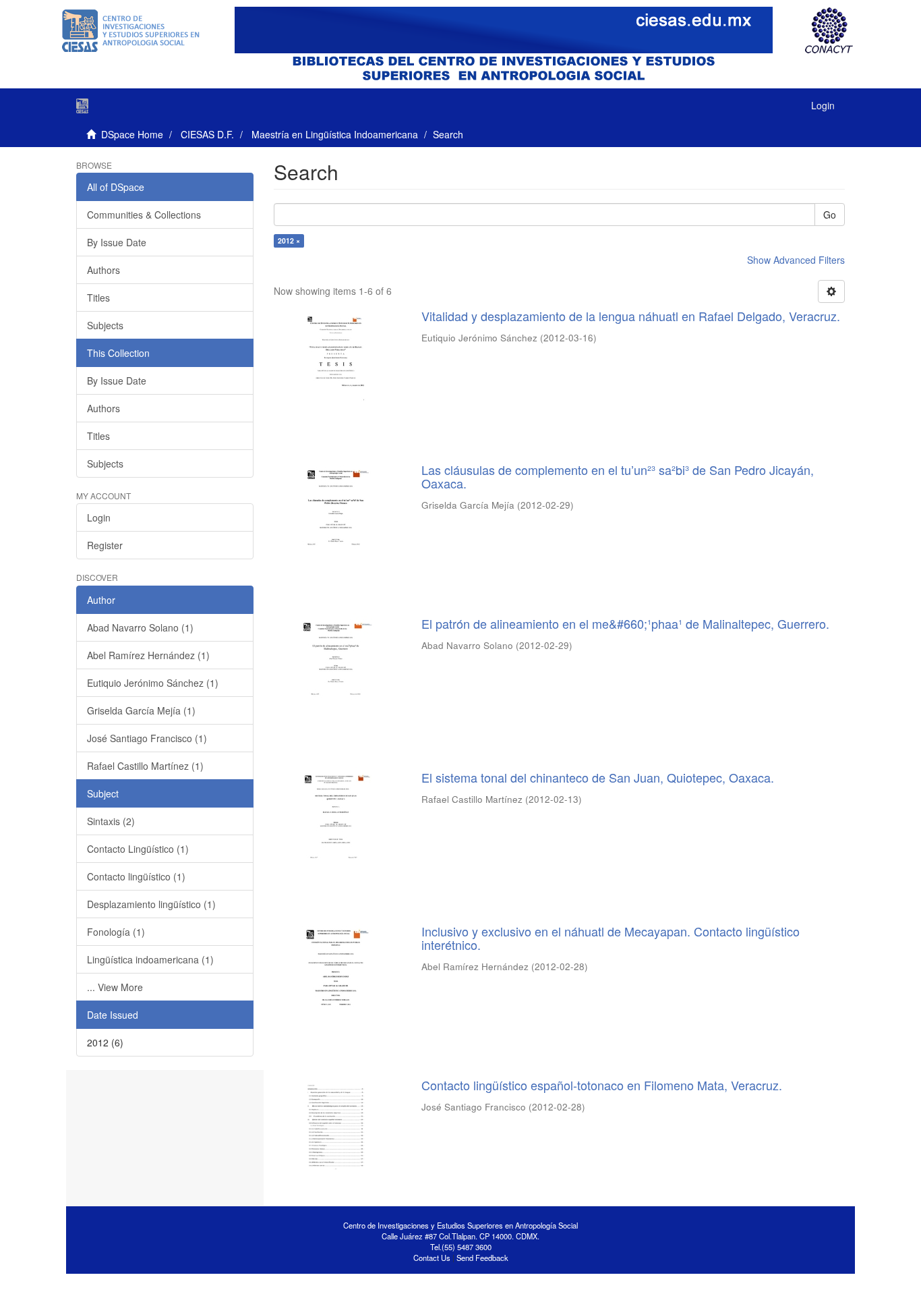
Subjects (105, 325)
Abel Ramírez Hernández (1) (148, 655)
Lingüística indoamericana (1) (150, 959)
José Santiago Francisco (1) (147, 738)
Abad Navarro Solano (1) (140, 627)
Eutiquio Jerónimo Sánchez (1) (152, 683)
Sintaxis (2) (111, 821)
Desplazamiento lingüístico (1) (151, 904)
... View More (115, 987)
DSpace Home (132, 134)
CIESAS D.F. (207, 134)
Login (99, 517)
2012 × (289, 240)
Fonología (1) (116, 931)
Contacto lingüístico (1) (136, 876)
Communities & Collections (144, 214)
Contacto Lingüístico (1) (138, 848)
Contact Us (431, 1257)
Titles (98, 297)
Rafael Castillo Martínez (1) (145, 765)
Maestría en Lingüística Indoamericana (334, 134)
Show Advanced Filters (796, 259)
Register (105, 545)
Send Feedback (482, 1257)
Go (829, 214)
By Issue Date (116, 242)
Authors (103, 270)
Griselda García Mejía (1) (141, 710)
